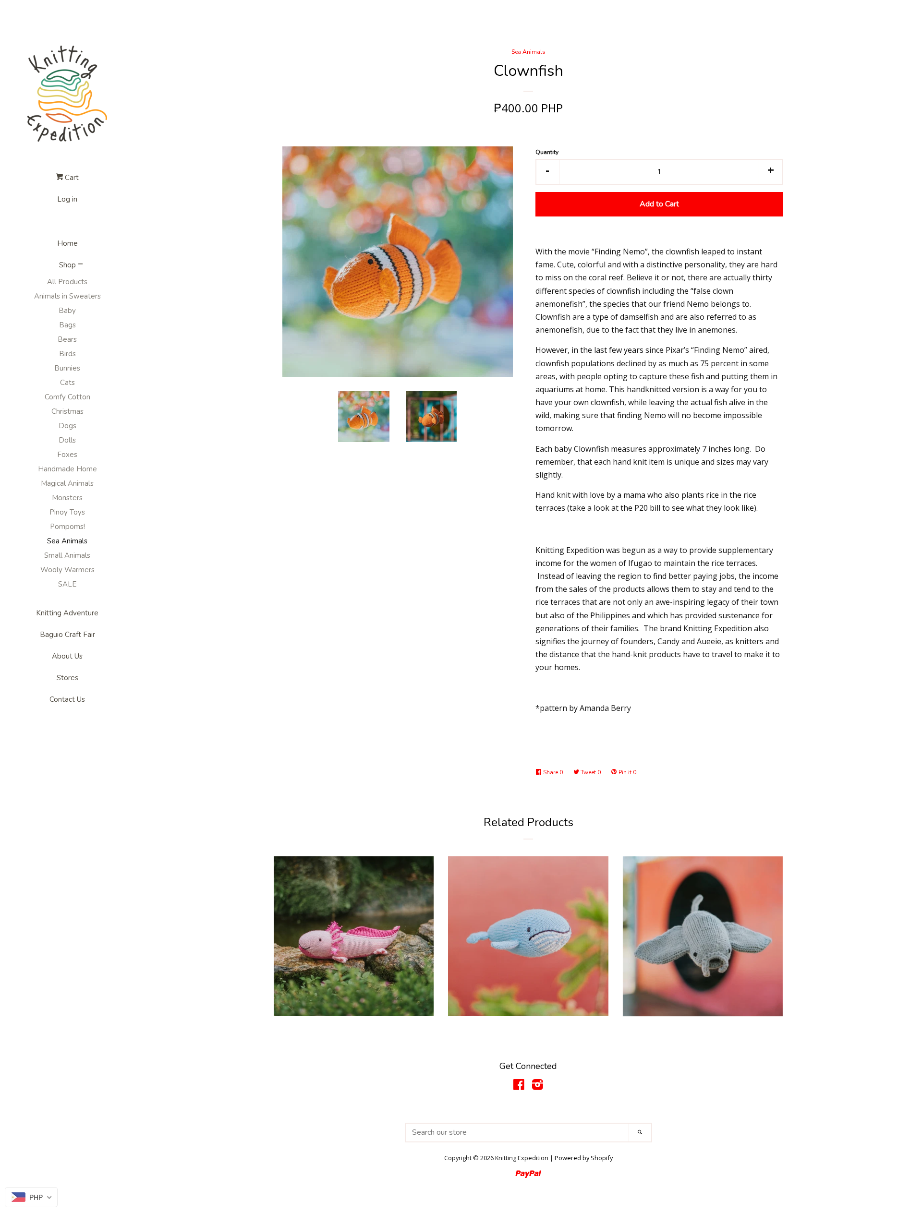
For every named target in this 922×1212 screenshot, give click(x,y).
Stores (67, 678)
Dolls (67, 440)
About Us (67, 656)
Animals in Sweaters (67, 296)
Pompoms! (67, 526)
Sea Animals (67, 541)
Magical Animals (67, 483)
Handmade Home (67, 469)
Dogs (67, 426)
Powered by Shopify (584, 1157)
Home (67, 243)
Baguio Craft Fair (67, 634)
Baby (67, 310)
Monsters (67, 498)
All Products (67, 282)
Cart (71, 177)
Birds (67, 354)
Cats (67, 382)
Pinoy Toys (67, 512)
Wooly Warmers (67, 570)
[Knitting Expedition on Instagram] (538, 1086)
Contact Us (67, 699)
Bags (67, 325)
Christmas (67, 411)
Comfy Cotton (67, 397)
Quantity (546, 152)
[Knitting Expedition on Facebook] (519, 1086)
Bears (67, 339)
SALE (67, 584)
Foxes (67, 454)
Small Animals (67, 555)
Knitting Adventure (67, 613)
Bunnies (67, 368)
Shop (67, 265)
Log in (67, 199)
